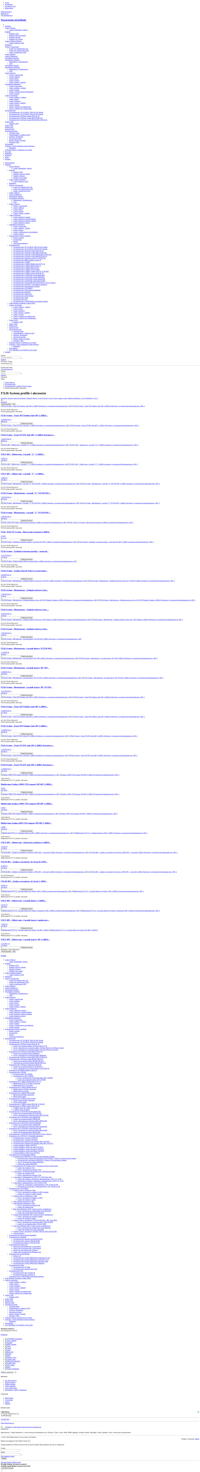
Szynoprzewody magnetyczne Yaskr (25, 1269)
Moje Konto (9, 1398)
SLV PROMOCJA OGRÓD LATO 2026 (23, 350)
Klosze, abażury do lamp (17, 140)
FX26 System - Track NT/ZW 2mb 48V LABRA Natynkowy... (27, 745)
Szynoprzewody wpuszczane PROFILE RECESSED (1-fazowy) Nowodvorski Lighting (47, 1158)
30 (2, 402)
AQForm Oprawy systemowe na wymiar (18, 150)
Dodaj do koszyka (26, 423)
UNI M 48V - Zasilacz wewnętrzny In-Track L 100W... (24, 881)
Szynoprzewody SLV (20, 299)
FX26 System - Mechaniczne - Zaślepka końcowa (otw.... (25, 610)
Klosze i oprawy (18, 238)
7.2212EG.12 (5, 943)
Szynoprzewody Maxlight (21, 292)
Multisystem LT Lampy (21, 1091)
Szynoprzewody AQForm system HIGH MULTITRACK (28, 120)
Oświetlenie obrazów (12, 58)
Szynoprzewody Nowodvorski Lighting (26, 286)
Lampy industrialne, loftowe (18, 30)
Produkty (8, 165)
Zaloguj (4, 1458)
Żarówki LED (9, 129)
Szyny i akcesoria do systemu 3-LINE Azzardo (33, 1192)
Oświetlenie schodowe (12, 60)
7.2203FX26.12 (6, 711)
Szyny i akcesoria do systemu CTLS (29, 1170)
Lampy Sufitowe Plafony (13, 41)
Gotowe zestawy (18, 1233)
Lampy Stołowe (10, 54)
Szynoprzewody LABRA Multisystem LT (27, 266)
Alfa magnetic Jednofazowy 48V (24, 1203)
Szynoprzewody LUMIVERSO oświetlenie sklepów (30, 301)
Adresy (7, 1402)
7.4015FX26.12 (6, 614)
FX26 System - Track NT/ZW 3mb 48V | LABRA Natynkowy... (28, 435)
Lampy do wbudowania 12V (18, 49)
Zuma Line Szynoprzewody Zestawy (25, 1250)
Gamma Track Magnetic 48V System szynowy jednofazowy (33, 1215)
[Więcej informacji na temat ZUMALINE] (10, 1363)
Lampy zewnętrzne (11, 95)
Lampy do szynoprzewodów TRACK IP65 (32, 1224)
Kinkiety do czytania (16, 39)
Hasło (3, 1452)
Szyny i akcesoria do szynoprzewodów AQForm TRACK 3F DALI (35, 1050)
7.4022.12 (4, 458)
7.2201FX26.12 (6, 749)
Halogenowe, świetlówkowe (18, 62)
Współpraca (9, 4)
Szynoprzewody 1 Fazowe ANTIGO (25, 1140)
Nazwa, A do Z (38, 398)
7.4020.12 (4, 478)
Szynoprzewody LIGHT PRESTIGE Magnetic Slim (30, 1261)
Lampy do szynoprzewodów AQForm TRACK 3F (30, 1046)
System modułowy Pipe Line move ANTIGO (28, 1147)
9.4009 (3, 827)
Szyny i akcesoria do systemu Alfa (29, 1205)
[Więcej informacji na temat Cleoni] (8, 1348)
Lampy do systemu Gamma (27, 1218)
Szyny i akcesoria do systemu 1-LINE (30, 1198)
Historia (7, 1404)
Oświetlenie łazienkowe (13, 84)
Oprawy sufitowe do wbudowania (20, 109)
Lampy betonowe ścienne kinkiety (24, 219)
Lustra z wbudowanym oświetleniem (21, 92)
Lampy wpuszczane (15, 86)
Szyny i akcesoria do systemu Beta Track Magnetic (34, 1211)
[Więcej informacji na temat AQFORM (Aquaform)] (13, 1339)
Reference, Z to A (92, 398)
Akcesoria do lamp (11, 131)
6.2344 (3, 536)
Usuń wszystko (6, 404)
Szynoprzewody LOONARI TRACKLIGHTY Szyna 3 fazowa (34, 283)
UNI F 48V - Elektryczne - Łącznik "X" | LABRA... (23, 454)
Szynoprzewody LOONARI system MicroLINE (29, 281)
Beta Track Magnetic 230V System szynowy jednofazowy (32, 1209)
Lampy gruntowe (15, 101)
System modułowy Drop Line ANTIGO (26, 1153)
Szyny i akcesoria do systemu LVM (29, 1175)
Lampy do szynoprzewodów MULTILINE (27, 1113)
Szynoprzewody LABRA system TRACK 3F (28, 273)
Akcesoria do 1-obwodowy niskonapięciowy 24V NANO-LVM (39, 1186)
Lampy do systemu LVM (26, 1173)
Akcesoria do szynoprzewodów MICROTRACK (29, 1063)
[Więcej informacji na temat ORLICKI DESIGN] (12, 1361)
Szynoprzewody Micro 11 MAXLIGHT (26, 1243)
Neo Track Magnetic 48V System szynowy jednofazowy (32, 1226)
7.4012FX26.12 (6, 594)
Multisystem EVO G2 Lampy (23, 1085)
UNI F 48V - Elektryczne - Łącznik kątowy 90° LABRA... (25, 939)
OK (14, 404)
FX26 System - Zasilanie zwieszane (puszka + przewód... (25, 551)
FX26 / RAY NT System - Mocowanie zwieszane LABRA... (26, 532)
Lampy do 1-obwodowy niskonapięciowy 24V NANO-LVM (38, 1185)
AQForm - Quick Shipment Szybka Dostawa (20, 146)
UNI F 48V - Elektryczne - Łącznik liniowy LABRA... (23, 901)
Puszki (15, 241)
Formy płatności (10, 1386)
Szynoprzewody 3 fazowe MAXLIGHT (26, 1241)
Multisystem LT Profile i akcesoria (24, 1089)
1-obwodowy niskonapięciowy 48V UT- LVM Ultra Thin (32, 1177)
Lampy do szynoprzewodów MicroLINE (26, 1132)
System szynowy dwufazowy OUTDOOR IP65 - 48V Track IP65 (35, 1220)
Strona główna (10, 163)
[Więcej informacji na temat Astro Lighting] (10, 1341)
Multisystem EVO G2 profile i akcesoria (26, 1083)
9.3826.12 (4, 866)
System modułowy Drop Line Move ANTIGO (28, 1151)
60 (4, 402)
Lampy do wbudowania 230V (19, 50)
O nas (7, 2)
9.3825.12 (4, 885)
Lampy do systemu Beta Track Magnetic (31, 1213)
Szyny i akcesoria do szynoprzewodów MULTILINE (31, 1115)
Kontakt (7, 352)
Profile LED (9, 127)
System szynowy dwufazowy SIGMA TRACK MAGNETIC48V (35, 1231)
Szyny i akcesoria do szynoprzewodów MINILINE (30, 1121)
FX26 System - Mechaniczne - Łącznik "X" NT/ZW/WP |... (26, 493)
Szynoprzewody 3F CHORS (22, 1074)
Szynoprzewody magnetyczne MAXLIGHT (28, 1239)
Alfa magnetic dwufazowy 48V (23, 1201)
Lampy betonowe (15, 215)
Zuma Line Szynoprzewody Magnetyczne (27, 1252)
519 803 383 (5, 1419)
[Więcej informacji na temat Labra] (8, 1350)
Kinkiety (8, 32)
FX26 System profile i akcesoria (23, 1100)
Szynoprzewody (10, 110)
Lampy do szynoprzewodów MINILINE (26, 1119)
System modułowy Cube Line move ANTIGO (28, 1149)
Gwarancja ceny (10, 6)
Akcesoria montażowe (20, 243)
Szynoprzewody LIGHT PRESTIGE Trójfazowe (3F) (31, 1259)
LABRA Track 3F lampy (21, 1110)
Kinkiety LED (14, 34)
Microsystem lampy (19, 1096)
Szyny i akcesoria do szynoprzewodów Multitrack (29, 1055)
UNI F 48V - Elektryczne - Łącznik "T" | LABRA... (23, 474)
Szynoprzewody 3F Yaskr (21, 1267)
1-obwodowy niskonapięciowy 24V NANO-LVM (30, 1183)
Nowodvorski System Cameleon (20, 236)
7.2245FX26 (5, 652)
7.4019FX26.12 (6, 516)
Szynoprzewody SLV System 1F (24, 1274)
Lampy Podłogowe (11, 56)
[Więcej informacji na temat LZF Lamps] (10, 1365)
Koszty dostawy (10, 1382)
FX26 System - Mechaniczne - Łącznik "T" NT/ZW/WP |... (26, 513)
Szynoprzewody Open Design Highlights (27, 290)
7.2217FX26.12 (6, 555)
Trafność (29, 398)
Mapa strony (9, 8)
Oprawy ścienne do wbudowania (20, 107)
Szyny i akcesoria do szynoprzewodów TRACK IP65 (35, 1222)
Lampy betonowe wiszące (22, 217)
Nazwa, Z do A (48, 398)
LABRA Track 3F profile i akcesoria (25, 1108)
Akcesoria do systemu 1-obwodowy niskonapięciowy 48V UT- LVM (40, 1181)
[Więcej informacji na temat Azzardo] (8, 1342)
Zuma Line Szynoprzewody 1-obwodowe (27, 1246)
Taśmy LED (9, 125)
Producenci (4, 1334)
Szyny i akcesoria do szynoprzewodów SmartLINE (30, 1126)
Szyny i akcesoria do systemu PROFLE (31, 1162)
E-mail (3, 1448)
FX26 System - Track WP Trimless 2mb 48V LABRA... (24, 707)
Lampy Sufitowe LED (16, 43)
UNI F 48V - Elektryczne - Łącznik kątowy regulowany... (25, 920)
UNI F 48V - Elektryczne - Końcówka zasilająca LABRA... (26, 842)
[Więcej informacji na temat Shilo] (7, 1356)
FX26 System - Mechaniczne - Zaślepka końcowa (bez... (24, 590)
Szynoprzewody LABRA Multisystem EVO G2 (29, 264)
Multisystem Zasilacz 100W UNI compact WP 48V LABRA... (27, 804)
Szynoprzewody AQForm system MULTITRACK (26, 118)
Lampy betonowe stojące (21, 223)
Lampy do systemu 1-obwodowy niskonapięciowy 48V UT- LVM (39, 1179)
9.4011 (3, 788)
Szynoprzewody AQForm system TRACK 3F (24, 116)
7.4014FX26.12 (6, 633)
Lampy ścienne (14, 90)
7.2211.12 (4, 905)
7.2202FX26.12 (6, 730)
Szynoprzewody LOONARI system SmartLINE (29, 279)
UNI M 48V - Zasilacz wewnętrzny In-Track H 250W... (24, 862)
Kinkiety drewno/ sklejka (17, 35)
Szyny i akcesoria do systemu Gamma (30, 1216)
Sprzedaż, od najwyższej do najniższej (13, 398)
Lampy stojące (14, 79)
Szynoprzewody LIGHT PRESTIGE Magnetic (28, 1263)
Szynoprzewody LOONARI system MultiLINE (29, 275)
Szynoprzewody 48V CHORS (23, 1076)
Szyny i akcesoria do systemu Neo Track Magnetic (34, 1228)
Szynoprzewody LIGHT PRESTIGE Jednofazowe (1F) (31, 1258)
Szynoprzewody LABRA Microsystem (26, 268)
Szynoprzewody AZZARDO (23, 288)
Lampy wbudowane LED (17, 52)
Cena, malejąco (68, 398)
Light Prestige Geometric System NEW (22, 303)
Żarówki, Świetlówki (16, 137)
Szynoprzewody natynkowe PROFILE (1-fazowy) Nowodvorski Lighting (42, 1160)
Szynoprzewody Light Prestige (23, 296)
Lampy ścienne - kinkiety (17, 82)
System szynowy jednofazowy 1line (25, 1196)
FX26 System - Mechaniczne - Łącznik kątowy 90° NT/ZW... (26, 687)
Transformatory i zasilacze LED (19, 135)
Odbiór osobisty (10, 1384)
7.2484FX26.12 (6, 672)
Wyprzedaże (9, 144)
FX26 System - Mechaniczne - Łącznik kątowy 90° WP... (25, 668)
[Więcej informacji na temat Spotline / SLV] (10, 1357)
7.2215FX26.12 (6, 691)
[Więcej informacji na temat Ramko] (8, 1354)
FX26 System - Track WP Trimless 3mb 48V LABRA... (24, 415)
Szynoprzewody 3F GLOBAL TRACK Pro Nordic (26, 112)
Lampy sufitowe (14, 77)
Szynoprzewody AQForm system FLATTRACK (29, 258)
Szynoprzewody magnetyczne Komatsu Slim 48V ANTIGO (33, 1143)
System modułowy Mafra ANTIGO (25, 1145)
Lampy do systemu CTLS (26, 1168)
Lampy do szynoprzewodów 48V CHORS (32, 1080)
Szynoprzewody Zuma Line (22, 294)
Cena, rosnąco (58, 398)
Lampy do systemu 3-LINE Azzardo (30, 1194)
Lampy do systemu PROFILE (27, 1164)
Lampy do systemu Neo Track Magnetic (31, 1230)
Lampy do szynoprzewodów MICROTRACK (28, 1061)
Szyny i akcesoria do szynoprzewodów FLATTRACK (31, 1068)
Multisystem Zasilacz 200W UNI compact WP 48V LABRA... (27, 784)
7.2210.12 (4, 846)
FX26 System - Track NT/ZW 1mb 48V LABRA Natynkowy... (27, 765)
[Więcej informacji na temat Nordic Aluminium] (12, 1369)
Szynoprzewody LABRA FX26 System (26, 269)
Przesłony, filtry (14, 142)
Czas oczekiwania (11, 1388)
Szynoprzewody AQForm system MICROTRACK (30, 256)
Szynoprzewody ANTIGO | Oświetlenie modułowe (30, 284)
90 (6, 402)
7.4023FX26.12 (6, 439)
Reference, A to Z (80, 398)
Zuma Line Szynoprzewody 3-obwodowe (27, 1248)
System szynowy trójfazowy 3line (24, 1190)
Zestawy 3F (17, 1256)
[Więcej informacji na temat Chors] (8, 1346)
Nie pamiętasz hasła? (8, 1456)
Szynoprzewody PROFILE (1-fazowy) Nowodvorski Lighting (34, 1156)
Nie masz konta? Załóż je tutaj (11, 1462)
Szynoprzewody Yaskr (20, 298)
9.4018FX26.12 (6, 575)
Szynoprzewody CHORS (21, 262)
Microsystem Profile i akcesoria (23, 1095)
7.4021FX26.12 (6, 497)
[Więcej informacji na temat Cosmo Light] (10, 1359)
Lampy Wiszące (10, 28)
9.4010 (3, 808)
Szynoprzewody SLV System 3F (24, 1273)
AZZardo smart (14, 133)
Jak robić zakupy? (11, 1380)
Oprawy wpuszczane (12, 47)
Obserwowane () (6, 12)
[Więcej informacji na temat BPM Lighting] (10, 1344)
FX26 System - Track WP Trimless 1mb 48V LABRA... (24, 726)
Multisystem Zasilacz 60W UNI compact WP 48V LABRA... (26, 823)
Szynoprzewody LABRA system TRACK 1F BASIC (31, 271)
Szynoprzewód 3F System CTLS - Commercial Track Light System (35, 1166)
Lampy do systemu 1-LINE (27, 1200)
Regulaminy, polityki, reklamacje (16, 1390)
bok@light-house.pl (7, 1423)
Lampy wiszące (14, 80)
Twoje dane (9, 1400)
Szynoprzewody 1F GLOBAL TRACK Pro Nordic (26, 114)
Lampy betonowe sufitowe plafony (24, 221)
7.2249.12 (4, 924)
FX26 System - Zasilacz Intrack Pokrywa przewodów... (24, 571)
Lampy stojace (14, 99)
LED (10, 64)
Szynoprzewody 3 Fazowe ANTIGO (25, 1138)
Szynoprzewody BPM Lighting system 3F (27, 260)
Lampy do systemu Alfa (25, 1207)
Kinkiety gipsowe (15, 37)
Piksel (197, 1439)
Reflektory (8, 45)
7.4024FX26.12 (6, 419)
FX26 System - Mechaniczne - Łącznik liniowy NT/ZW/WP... (26, 648)
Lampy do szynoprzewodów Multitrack (26, 1053)
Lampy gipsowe (10, 73)
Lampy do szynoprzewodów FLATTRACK (27, 1066)
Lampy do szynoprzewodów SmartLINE (26, 1125)
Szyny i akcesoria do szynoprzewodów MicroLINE (30, 1130)
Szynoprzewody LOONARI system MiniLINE (28, 277)
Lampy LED (9, 122)
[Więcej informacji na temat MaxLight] (9, 1352)
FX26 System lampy (20, 1102)
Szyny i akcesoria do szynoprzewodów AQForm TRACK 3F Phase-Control (38, 1048)
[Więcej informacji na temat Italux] (7, 1367)
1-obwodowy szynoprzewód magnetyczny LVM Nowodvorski (34, 1171)
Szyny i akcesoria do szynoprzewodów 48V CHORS (35, 1078)
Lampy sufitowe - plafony (17, 88)
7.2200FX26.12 (6, 769)
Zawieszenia (17, 239)
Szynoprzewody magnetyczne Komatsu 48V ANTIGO (31, 1141)
